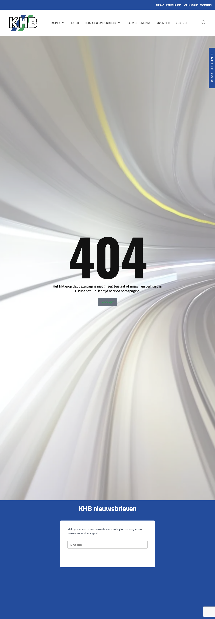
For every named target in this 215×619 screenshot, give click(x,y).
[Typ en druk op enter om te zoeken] (204, 22)
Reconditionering (138, 23)
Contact (181, 23)
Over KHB (163, 23)
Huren (74, 23)
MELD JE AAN (79, 556)
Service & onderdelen (100, 23)
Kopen (55, 23)
